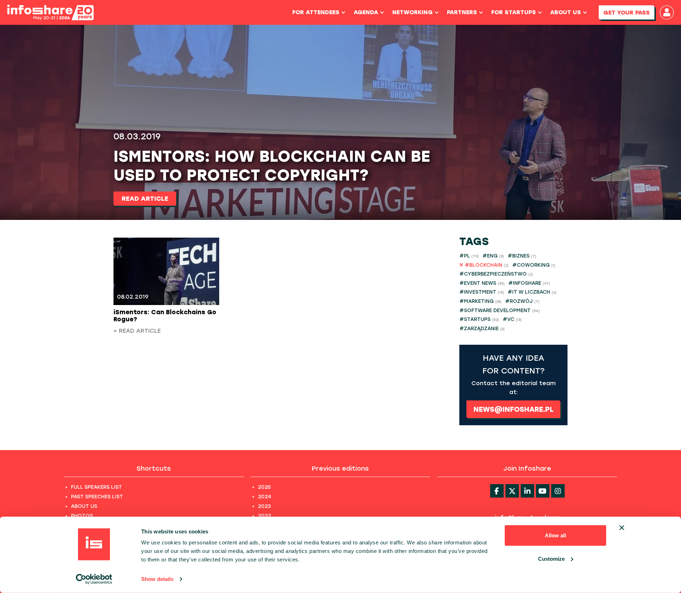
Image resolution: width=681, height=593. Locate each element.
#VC (512, 319)
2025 (264, 487)
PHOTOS (82, 516)
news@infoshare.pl (514, 409)
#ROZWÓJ (522, 301)
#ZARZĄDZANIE (482, 329)
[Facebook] (497, 491)
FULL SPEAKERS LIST (96, 487)
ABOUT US (84, 506)
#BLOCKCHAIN (486, 265)
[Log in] (667, 12)
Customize (551, 558)
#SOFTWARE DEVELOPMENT (499, 310)
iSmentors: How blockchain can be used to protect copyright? (272, 165)
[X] (512, 491)
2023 (264, 506)
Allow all (555, 535)
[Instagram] (558, 491)
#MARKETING (480, 301)
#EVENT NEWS (482, 283)
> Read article (137, 330)
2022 (264, 516)
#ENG (493, 256)
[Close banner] (621, 527)
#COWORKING (533, 265)
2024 (264, 497)
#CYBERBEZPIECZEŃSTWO (496, 274)
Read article (145, 199)
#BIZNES (522, 256)
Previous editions (340, 468)
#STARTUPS (479, 319)
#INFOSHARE (529, 283)
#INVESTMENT (481, 292)
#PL (469, 256)
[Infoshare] (50, 13)
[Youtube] (542, 491)
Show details (157, 579)
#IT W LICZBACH (532, 292)
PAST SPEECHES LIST (97, 497)
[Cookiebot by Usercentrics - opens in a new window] (94, 579)
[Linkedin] (527, 491)
